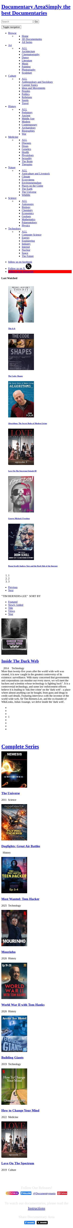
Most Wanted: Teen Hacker (20, 899)
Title (10, 608)
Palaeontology (29, 222)
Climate (26, 176)
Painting (26, 66)
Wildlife (26, 195)
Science (12, 198)
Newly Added (15, 604)
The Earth (27, 188)
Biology (26, 207)
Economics (28, 213)
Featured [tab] (12, 601)
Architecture (28, 51)
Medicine (13, 136)
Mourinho (8, 952)
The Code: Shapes (15, 376)
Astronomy (28, 204)
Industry (26, 243)
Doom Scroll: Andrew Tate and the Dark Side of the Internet (33, 566)
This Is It (11, 328)
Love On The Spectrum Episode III (22, 471)
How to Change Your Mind (20, 1110)
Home (25, 36)
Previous (12, 587)
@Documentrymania (44, 1193)
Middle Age (28, 118)
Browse (12, 33)
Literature (27, 60)
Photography (28, 69)
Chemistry (27, 210)
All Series (27, 42)
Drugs (25, 146)
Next (10, 590)
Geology (26, 216)
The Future (28, 256)
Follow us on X (17, 268)
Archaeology (29, 127)
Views (11, 611)
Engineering (28, 240)
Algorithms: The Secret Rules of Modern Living (27, 423)
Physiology (28, 155)
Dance (25, 57)
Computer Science (31, 234)
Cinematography (31, 54)
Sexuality (27, 158)
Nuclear (26, 250)
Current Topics (30, 85)
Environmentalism (31, 182)
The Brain (27, 161)
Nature (11, 167)
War (24, 133)
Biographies (28, 130)
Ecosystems (28, 179)
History (12, 106)
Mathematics (28, 219)
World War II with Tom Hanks (22, 1004)
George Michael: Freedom (19, 518)
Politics (26, 94)
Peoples (26, 91)
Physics (26, 225)
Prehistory (27, 112)
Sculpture (27, 72)
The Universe (29, 191)
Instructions (36, 1208)
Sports (25, 100)
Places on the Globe (32, 185)
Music (25, 63)
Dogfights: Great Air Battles (20, 846)
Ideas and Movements (33, 88)
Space (25, 253)
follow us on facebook (20, 261)
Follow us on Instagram (20, 271)
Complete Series (20, 746)
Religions (27, 97)
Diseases (26, 143)
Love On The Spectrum (17, 1163)
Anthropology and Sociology (37, 81)
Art (10, 45)
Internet (26, 246)
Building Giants (12, 1057)
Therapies (27, 164)
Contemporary (29, 124)
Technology (14, 228)
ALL (24, 48)
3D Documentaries (32, 39)
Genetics (26, 149)
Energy (26, 237)
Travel (25, 103)
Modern (26, 121)
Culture (12, 75)
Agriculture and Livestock (36, 173)
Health (25, 152)
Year (10, 614)
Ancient (26, 115)
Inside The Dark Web (20, 661)
